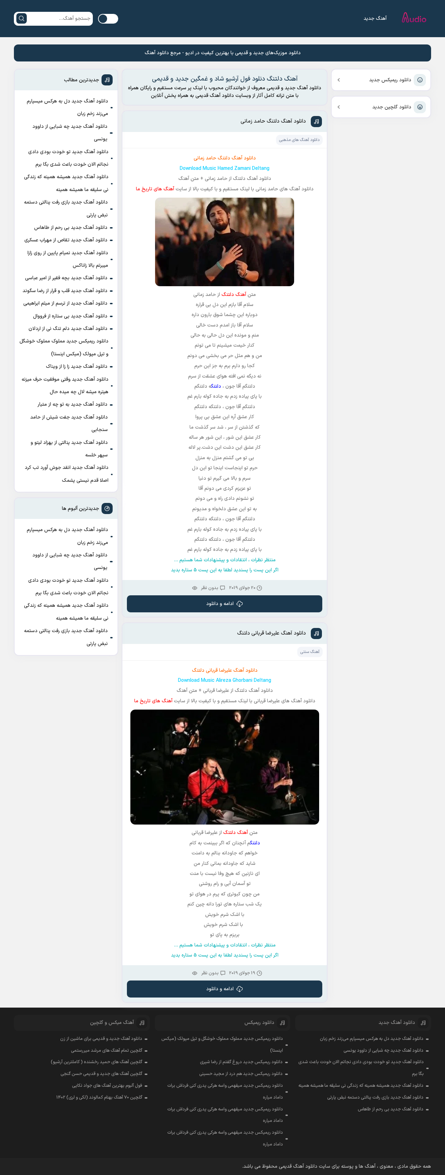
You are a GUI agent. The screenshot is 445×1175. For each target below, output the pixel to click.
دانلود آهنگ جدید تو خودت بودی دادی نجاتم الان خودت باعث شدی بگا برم (68, 158)
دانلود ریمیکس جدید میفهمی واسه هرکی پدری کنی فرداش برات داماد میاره (225, 1091)
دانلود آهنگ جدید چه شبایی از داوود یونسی (69, 133)
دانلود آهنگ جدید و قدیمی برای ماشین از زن (101, 1038)
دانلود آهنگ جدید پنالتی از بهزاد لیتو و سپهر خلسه (69, 449)
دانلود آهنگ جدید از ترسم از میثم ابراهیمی (65, 303)
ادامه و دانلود (220, 603)
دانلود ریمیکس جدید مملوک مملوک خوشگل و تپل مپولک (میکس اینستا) (63, 347)
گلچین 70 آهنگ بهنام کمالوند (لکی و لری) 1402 (99, 1097)
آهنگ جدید (375, 18)
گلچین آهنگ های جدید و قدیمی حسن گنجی (101, 1073)
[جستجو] (21, 18)
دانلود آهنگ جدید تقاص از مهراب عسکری (65, 240)
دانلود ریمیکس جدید (390, 80)
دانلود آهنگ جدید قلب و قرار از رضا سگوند (65, 291)
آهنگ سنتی (309, 652)
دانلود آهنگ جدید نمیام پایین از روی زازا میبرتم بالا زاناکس (67, 259)
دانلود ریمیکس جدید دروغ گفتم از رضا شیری (241, 1062)
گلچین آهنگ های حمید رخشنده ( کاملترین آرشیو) (96, 1062)
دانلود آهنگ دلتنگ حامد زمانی (273, 121)
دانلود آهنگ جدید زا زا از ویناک (76, 366)
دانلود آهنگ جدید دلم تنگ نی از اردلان (68, 328)
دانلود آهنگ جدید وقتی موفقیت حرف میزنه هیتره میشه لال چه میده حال (65, 386)
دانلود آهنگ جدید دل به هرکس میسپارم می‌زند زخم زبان (67, 107)
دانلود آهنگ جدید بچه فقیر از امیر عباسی (66, 278)
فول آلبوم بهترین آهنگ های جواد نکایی (107, 1085)
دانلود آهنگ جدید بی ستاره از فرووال (70, 316)
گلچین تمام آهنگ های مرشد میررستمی (106, 1050)
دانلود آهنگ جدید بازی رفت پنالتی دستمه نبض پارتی (66, 208)
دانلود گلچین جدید (391, 107)
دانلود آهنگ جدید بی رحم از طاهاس (70, 227)
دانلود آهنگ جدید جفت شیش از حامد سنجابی (69, 423)
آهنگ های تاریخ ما (155, 189)
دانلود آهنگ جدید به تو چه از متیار (72, 404)
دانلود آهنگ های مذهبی (299, 140)
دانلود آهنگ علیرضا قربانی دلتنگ (271, 633)
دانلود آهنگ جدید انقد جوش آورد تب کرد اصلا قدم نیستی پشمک (66, 474)
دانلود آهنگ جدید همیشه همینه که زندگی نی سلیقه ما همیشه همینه (66, 183)
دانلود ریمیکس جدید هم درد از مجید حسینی (241, 1073)
